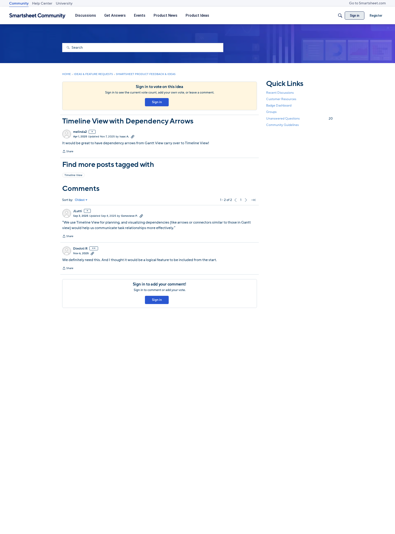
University (64, 3)
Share (67, 152)
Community (19, 3)
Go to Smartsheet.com (367, 3)
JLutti (77, 211)
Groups (271, 112)
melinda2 (80, 132)
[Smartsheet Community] (37, 16)
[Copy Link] (132, 136)
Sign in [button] (157, 102)
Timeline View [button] (73, 175)
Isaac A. (124, 136)
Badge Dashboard (278, 105)
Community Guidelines (282, 125)
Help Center (42, 3)
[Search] (340, 15)
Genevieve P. (129, 216)
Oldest (80, 200)
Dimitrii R (80, 249)
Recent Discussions (280, 93)
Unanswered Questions (299, 118)
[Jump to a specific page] (253, 200)
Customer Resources (281, 99)
